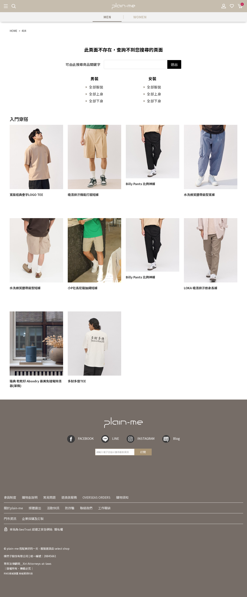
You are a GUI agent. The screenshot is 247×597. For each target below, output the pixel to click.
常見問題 (49, 497)
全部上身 (96, 93)
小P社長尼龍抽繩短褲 (82, 288)
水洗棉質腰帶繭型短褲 (25, 288)
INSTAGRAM (146, 438)
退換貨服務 (69, 497)
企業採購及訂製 (33, 518)
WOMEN (139, 16)
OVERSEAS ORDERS (96, 497)
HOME (13, 31)
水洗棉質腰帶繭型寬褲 (199, 194)
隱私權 (58, 529)
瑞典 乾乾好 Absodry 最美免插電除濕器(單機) (36, 383)
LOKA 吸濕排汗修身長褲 (200, 288)
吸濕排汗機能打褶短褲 (83, 194)
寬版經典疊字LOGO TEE (26, 194)
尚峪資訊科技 (26, 573)
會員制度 (10, 497)
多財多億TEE (77, 381)
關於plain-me (13, 508)
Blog (176, 438)
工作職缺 (104, 508)
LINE (115, 438)
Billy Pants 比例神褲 (140, 183)
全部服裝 (96, 86)
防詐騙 (69, 508)
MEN (107, 16)
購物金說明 (29, 497)
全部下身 (96, 100)
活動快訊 (53, 508)
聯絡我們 (86, 508)
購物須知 (122, 497)
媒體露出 (35, 508)
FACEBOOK (86, 438)
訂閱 (143, 452)
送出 (174, 64)
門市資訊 (10, 518)
